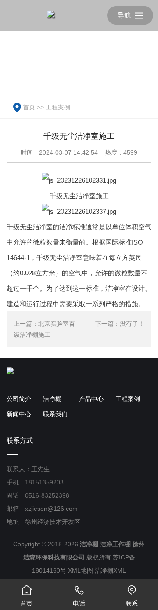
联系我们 (55, 414)
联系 (132, 596)
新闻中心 (19, 414)
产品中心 (91, 398)
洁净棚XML (110, 570)
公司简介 (19, 398)
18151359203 (44, 482)
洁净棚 (52, 398)
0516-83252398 (47, 495)
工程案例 (58, 107)
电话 (79, 596)
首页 (29, 107)
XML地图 (80, 570)
